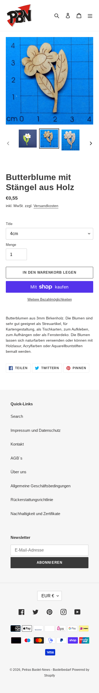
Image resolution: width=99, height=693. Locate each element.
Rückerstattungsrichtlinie (32, 499)
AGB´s (16, 458)
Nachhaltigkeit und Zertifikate (35, 513)
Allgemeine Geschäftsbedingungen (40, 486)
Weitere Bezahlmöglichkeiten (49, 299)
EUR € (47, 596)
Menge (11, 245)
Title (9, 224)
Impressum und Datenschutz (36, 430)
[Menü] (90, 15)
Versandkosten (46, 206)
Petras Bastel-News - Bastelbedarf (46, 670)
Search (17, 416)
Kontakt (17, 444)
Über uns (18, 472)
